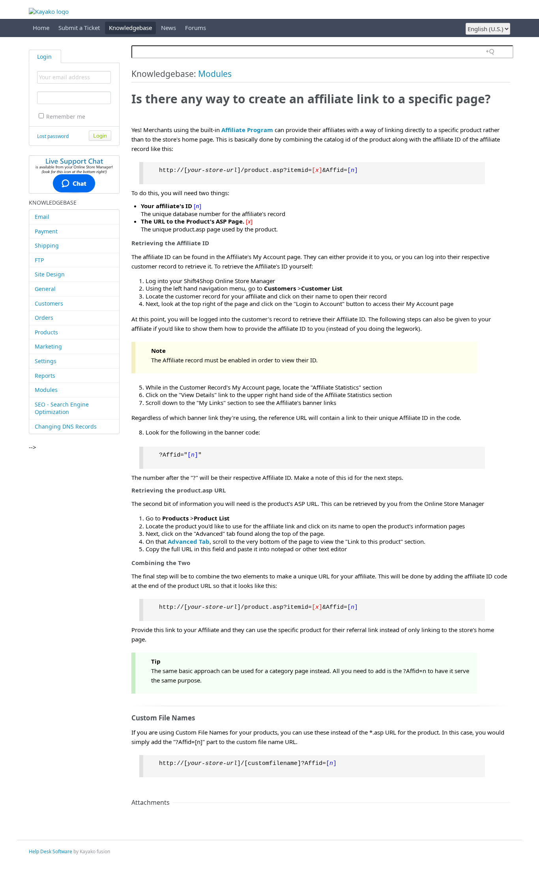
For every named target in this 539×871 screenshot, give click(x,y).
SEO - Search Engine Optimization (62, 408)
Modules (46, 390)
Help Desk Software (50, 851)
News (168, 28)
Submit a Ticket (79, 28)
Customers (49, 303)
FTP (39, 260)
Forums (195, 28)
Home (41, 28)
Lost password (53, 136)
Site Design (50, 274)
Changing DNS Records (66, 426)
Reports (45, 375)
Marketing (48, 346)
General (45, 289)
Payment (46, 231)
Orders (44, 317)
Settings (45, 361)
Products (46, 332)
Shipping (47, 245)
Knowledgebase (130, 28)
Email (42, 216)
